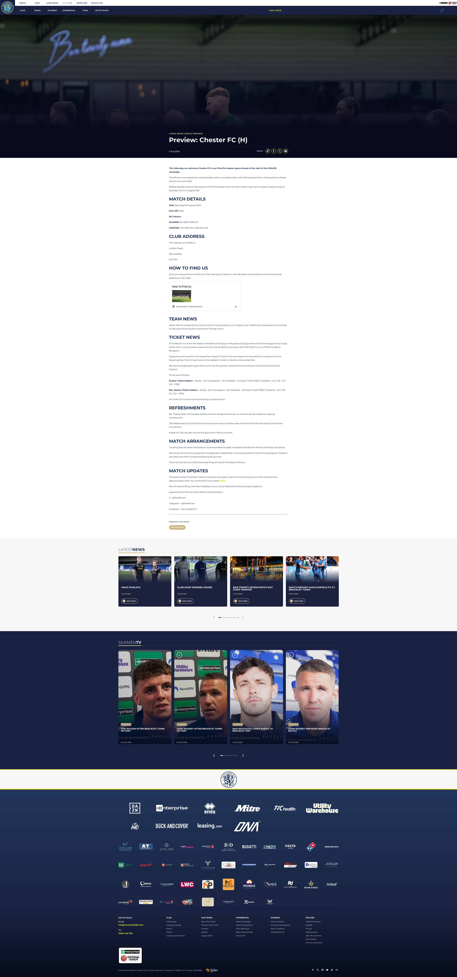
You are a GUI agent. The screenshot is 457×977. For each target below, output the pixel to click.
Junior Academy (278, 929)
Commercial (68, 10)
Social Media (311, 939)
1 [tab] (219, 617)
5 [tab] (234, 617)
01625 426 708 (125, 933)
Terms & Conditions (314, 943)
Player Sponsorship (244, 932)
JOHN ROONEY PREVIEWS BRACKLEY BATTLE (309, 729)
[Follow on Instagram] (322, 970)
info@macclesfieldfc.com (130, 925)
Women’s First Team (210, 925)
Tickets (22, 3)
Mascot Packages (243, 922)
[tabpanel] (144, 581)
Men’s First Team (208, 922)
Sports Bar (82, 3)
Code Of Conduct (313, 922)
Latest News (52, 3)
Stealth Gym (97, 3)
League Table (207, 936)
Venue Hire (241, 936)
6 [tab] (237, 617)
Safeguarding (311, 932)
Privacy (309, 929)
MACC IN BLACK (130, 587)
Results (204, 932)
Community (171, 922)
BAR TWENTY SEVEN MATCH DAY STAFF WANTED (253, 588)
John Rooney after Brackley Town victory (199, 729)
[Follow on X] (318, 970)
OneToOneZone (277, 932)
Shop (37, 3)
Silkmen (67, 3)
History (169, 932)
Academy (52, 10)
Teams (37, 10)
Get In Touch (102, 10)
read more (131, 601)
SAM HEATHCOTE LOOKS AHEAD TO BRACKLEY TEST (252, 729)
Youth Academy (277, 922)
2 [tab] (223, 617)
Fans (85, 10)
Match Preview (194, 134)
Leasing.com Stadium (175, 936)
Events (169, 929)
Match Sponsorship (244, 925)
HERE (223, 481)
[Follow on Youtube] (327, 970)
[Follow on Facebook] (313, 970)
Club (22, 10)
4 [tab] (230, 617)
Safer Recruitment (313, 936)
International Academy (281, 925)
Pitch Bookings (242, 929)
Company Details (173, 925)
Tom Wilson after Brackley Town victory (143, 729)
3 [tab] (227, 617)
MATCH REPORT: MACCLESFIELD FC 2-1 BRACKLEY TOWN (312, 588)
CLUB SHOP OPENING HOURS (194, 587)
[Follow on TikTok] (332, 970)
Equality (309, 925)
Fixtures (204, 929)
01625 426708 (275, 10)
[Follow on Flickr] (337, 970)
